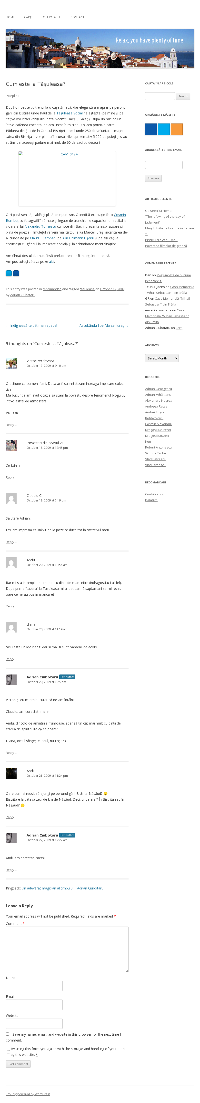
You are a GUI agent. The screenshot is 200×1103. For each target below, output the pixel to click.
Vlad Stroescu (155, 465)
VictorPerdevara (40, 360)
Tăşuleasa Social (69, 113)
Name (11, 977)
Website (12, 1015)
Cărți (28, 17)
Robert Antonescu (158, 447)
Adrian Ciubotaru (22, 295)
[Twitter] (164, 129)
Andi (30, 770)
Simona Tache (155, 453)
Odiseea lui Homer (159, 210)
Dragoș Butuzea (157, 435)
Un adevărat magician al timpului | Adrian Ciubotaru (62, 888)
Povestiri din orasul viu (45, 442)
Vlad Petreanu (155, 459)
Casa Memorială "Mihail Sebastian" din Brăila (167, 316)
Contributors (154, 494)
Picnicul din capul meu (161, 240)
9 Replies (12, 95)
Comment (15, 923)
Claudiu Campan (43, 238)
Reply (10, 424)
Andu (31, 559)
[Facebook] (151, 129)
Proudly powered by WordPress (28, 1094)
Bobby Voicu (154, 418)
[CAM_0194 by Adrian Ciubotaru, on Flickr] (67, 178)
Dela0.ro (151, 500)
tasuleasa (87, 289)
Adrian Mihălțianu (158, 394)
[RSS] (177, 129)
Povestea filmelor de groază (166, 246)
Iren (148, 441)
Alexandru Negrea (158, 400)
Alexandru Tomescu (40, 226)
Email (10, 996)
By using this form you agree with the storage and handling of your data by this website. (68, 1051)
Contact (77, 17)
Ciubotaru (51, 17)
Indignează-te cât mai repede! (31, 325)
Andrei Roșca (154, 412)
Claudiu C (34, 495)
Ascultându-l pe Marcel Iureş (104, 325)
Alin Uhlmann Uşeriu (78, 238)
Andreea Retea (156, 406)
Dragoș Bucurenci (158, 430)
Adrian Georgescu (158, 389)
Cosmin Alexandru (158, 424)
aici (51, 261)
